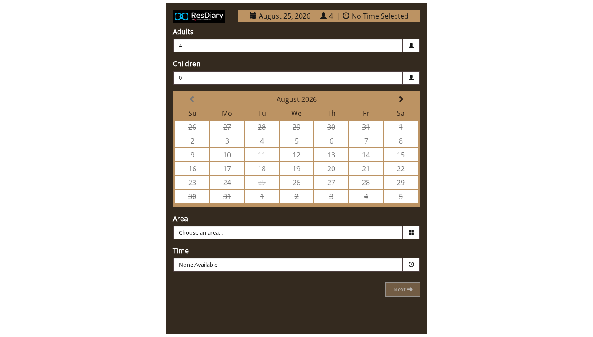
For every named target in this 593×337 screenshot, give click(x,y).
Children (187, 64)
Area (180, 218)
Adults (183, 31)
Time (181, 250)
